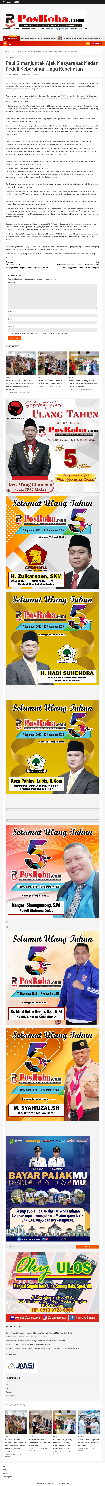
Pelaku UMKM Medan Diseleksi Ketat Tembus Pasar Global (27, 1337)
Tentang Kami (11, 1396)
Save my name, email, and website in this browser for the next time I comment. (39, 333)
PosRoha (48, 1484)
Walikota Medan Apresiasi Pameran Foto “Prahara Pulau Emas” (28, 1344)
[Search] (84, 44)
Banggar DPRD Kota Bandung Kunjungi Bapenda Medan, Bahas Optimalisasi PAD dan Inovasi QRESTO (42, 1348)
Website (11, 326)
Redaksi (9, 1392)
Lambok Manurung (13, 74)
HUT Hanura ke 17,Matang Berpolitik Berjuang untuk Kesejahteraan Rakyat (27, 265)
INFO (8, 1388)
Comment (12, 282)
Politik (12, 57)
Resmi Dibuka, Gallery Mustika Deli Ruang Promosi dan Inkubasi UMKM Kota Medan (83, 383)
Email (10, 319)
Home (8, 1384)
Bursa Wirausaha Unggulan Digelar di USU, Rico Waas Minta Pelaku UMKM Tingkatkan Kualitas (39, 1333)
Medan (7, 57)
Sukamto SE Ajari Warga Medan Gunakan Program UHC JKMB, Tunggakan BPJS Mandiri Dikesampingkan (78, 265)
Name (11, 312)
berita (12, 258)
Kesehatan (81, 1436)
